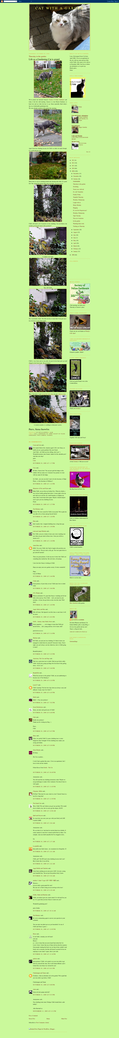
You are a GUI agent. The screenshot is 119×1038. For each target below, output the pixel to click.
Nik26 (34, 697)
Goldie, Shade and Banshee (40, 895)
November (76, 176)
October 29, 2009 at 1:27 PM (44, 504)
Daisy (34, 736)
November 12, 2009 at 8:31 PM (44, 1011)
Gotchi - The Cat (48, 767)
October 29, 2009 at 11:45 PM (44, 786)
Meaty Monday (77, 205)
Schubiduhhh (76, 181)
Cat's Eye (74, 105)
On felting (75, 186)
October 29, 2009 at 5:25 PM (44, 654)
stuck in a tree (62, 394)
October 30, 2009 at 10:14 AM (44, 911)
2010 (73, 168)
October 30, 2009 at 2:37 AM (44, 841)
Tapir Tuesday (77, 216)
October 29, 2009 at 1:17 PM (44, 463)
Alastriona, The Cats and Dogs (41, 658)
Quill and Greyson (38, 815)
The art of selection (78, 218)
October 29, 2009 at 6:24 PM (44, 680)
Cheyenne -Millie (37, 791)
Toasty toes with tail (78, 189)
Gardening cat (43, 433)
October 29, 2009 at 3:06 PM (44, 588)
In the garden (76, 221)
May (74, 240)
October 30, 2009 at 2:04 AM (44, 823)
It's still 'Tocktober (78, 192)
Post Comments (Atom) (42, 1022)
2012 (73, 163)
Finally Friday (77, 194)
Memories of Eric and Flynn (40, 488)
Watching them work (78, 223)
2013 (73, 160)
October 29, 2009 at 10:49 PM (44, 772)
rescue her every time (47, 394)
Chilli (36, 433)
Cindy (34, 581)
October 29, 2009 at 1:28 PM (44, 516)
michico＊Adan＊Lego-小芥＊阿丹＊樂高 (44, 880)
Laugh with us (77, 202)
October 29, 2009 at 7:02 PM (44, 702)
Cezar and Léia (37, 445)
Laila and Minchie (77, 136)
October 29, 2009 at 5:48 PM (44, 668)
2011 (73, 166)
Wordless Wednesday (79, 200)
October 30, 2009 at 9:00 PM (44, 985)
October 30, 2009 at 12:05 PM (44, 929)
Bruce (34, 934)
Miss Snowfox (73, 603)
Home (48, 1019)
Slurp (80, 107)
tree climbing (41, 435)
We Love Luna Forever (82, 144)
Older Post (64, 1019)
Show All (88, 151)
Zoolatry (78, 408)
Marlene (35, 638)
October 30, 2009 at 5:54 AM (44, 876)
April (75, 243)
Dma (34, 521)
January (75, 251)
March (75, 246)
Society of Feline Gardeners (56, 100)
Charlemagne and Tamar (39, 973)
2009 (73, 171)
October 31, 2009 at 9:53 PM (44, 995)
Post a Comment (33, 1015)
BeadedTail (36, 673)
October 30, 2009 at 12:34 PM (44, 954)
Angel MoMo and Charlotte (40, 868)
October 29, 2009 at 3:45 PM (44, 605)
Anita (34, 989)
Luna (34, 460)
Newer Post (32, 1019)
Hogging (75, 208)
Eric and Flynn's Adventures (80, 116)
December (76, 173)
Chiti (34, 717)
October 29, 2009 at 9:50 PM (44, 745)
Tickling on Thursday (79, 226)
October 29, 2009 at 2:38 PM (44, 541)
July (74, 235)
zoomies (49, 435)
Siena (51, 433)
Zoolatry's (76, 461)
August (75, 232)
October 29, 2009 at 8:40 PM (44, 712)
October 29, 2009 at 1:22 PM (44, 484)
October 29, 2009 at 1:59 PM (44, 526)
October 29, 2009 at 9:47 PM (44, 731)
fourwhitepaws (76, 126)
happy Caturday (83, 127)
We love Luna (75, 142)
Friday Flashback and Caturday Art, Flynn (83, 118)
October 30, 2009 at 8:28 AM (44, 890)
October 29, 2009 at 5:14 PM (44, 633)
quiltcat (35, 958)
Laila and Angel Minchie (39, 531)
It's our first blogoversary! (80, 210)
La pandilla (36, 846)
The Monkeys (36, 509)
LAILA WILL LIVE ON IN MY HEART (80, 138)
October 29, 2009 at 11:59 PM (44, 799)
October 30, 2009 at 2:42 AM (44, 864)
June (74, 238)
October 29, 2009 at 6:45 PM (44, 692)
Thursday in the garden (79, 184)
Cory (34, 468)
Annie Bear (36, 545)
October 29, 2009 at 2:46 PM (44, 576)
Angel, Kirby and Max (39, 609)
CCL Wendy (36, 593)
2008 (73, 255)
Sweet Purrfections (38, 707)
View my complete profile (78, 631)
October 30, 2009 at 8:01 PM (44, 968)
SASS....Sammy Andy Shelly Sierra (42, 621)
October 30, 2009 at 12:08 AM (44, 811)
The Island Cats (37, 803)
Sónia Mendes (37, 750)
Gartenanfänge (73, 641)
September (76, 229)
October (75, 179)
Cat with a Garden (59, 8)
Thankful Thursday (78, 197)
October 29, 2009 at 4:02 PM (44, 617)
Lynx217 (35, 685)
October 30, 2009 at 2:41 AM (44, 851)
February (75, 249)
